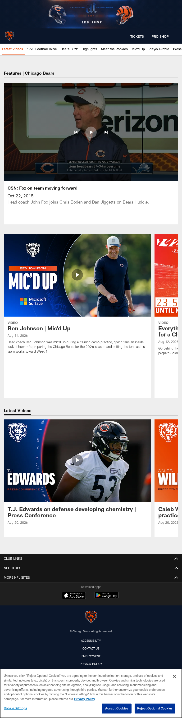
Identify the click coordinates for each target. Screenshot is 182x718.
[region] (91, 693)
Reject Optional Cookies (155, 708)
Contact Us (91, 648)
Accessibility (91, 640)
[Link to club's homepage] (9, 34)
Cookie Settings (15, 708)
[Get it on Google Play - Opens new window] (106, 598)
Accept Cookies (116, 708)
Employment (91, 656)
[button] (76, 132)
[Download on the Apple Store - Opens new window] (74, 596)
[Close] (174, 676)
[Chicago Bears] (91, 617)
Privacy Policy (91, 663)
